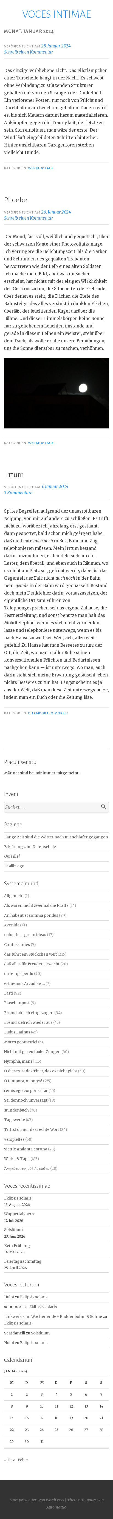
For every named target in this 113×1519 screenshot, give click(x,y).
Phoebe (15, 200)
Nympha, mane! (19, 1061)
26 (71, 1430)
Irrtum (14, 475)
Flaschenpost (17, 1003)
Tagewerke (14, 1120)
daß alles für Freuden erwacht (32, 964)
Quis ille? (12, 856)
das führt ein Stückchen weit (30, 954)
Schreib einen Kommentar (28, 52)
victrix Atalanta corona (25, 1149)
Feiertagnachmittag (22, 1261)
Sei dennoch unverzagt (25, 1100)
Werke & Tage (41, 168)
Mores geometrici (20, 1042)
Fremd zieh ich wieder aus (28, 1022)
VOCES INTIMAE (56, 14)
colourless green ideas (25, 934)
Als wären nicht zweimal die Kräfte (36, 905)
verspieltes (14, 1139)
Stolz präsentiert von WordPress (37, 1499)
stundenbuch (16, 1110)
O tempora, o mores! (48, 713)
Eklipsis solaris (18, 1198)
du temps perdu (18, 973)
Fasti (8, 993)
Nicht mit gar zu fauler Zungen (32, 1051)
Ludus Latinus (17, 1032)
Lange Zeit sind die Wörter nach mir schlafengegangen (56, 837)
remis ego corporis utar (26, 1090)
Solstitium (13, 1229)
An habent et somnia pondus (31, 915)
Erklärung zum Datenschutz (30, 846)
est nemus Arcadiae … (24, 983)
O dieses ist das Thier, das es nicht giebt (40, 1071)
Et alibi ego (14, 866)
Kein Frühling (17, 1245)
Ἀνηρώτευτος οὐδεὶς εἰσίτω (26, 1168)
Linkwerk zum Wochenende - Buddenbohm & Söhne (53, 1316)
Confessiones (17, 944)
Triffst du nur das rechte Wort (31, 1129)
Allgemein (14, 896)
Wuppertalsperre (19, 1214)
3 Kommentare (18, 492)
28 (101, 1430)
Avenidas (12, 925)
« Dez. (9, 1460)
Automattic (56, 1507)
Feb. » (23, 1460)
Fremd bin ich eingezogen (28, 1013)
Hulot (9, 1297)
